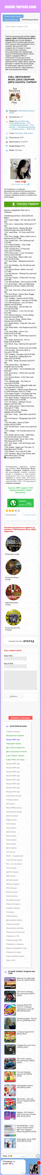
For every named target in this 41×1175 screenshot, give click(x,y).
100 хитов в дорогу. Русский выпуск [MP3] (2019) (25, 1060)
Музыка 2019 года (13, 787)
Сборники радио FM (13, 940)
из (20, 482)
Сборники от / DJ (12, 936)
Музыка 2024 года (13, 767)
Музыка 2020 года (13, 783)
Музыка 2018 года (13, 791)
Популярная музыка (17, 123)
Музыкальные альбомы (15, 928)
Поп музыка (10, 852)
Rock (21, 133)
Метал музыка (11, 888)
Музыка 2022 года (13, 775)
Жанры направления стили (16, 948)
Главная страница (13, 731)
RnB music (31, 129)
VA (17, 58)
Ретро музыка (11, 836)
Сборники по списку (13, 952)
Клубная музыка (12, 799)
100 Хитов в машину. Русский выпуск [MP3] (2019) (25, 993)
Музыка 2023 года (21, 121)
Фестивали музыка (13, 900)
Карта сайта (10, 960)
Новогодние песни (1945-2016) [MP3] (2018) (26, 1140)
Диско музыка (11, 848)
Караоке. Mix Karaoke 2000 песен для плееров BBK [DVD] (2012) (26, 1114)
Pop (16, 133)
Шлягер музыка (12, 892)
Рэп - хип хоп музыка (14, 864)
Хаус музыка (11, 827)
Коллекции (10, 912)
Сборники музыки (12, 924)
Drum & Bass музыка (14, 807)
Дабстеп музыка (12, 872)
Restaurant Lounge (12, 554)
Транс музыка (11, 840)
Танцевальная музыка (26, 127)
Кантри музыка (11, 896)
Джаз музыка (11, 832)
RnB (25, 133)
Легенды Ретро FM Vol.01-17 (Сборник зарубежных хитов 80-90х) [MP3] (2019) (25, 1008)
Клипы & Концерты (13, 904)
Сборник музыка (17, 129)
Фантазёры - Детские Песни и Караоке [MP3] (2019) (26, 1101)
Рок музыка (10, 803)
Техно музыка (11, 868)
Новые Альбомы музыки (15, 956)
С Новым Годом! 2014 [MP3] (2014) (25, 1033)
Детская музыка (12, 880)
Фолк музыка (11, 823)
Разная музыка (11, 916)
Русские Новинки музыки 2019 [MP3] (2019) (24, 1074)
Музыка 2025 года (13, 763)
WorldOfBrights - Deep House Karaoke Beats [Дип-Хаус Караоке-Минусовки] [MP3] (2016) (26, 1128)
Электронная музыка (14, 811)
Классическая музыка (14, 860)
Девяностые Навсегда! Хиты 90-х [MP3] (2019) (26, 979)
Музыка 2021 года (13, 779)
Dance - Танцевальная (14, 856)
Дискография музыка (14, 920)
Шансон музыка (12, 815)
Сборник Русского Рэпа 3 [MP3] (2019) (26, 1046)
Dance (30, 133)
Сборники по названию (15, 944)
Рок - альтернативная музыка (20, 124)
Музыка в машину (12, 884)
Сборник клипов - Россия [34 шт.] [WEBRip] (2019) (27, 1019)
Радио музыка (11, 819)
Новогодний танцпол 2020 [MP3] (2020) (25, 1086)
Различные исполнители (15, 932)
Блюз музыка (11, 844)
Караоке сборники (13, 908)
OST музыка (10, 876)
